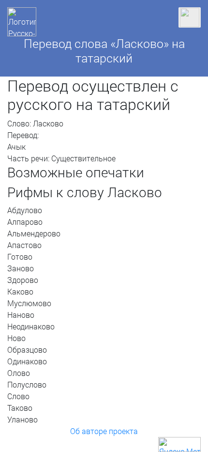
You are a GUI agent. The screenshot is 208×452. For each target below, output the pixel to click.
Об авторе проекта (104, 431)
